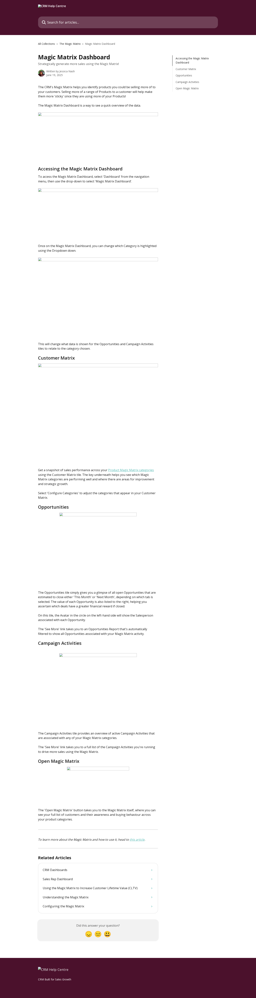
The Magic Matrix (70, 44)
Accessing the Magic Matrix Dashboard (192, 60)
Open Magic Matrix (187, 88)
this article (137, 840)
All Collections (46, 44)
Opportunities (184, 75)
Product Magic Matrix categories (131, 470)
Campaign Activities (187, 82)
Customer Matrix (186, 69)
